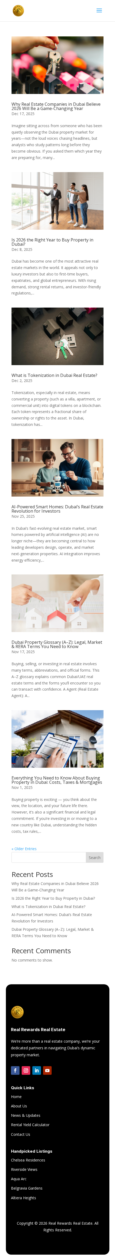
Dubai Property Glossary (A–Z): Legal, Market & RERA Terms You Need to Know (56, 644)
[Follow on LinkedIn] (36, 1070)
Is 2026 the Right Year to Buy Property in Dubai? (52, 242)
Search (95, 857)
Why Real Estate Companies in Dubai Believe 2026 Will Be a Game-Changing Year (56, 106)
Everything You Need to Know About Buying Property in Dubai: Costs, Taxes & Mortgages (56, 780)
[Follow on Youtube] (47, 1070)
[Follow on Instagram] (26, 1070)
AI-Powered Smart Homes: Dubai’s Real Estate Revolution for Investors (57, 509)
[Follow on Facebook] (15, 1070)
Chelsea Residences (28, 1160)
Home (16, 1096)
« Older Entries (24, 848)
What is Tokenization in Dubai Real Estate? (54, 375)
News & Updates (25, 1115)
